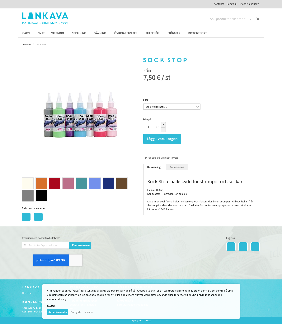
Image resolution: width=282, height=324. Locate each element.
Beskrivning (154, 167)
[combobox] (230, 19)
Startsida (26, 44)
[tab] (154, 167)
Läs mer (88, 312)
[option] (28, 183)
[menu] (141, 33)
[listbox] (80, 189)
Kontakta (219, 4)
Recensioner (177, 167)
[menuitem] (26, 33)
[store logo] (45, 18)
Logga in (232, 4)
